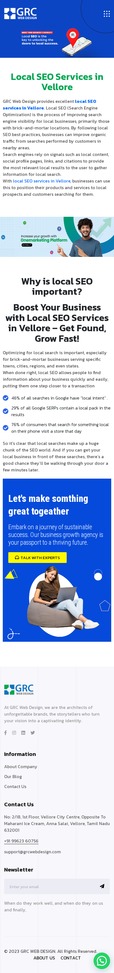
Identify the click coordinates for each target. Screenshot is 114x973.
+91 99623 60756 (21, 841)
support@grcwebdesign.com (32, 851)
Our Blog (13, 776)
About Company (20, 766)
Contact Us (15, 786)
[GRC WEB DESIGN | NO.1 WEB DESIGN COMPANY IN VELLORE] (20, 13)
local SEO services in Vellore (41, 181)
